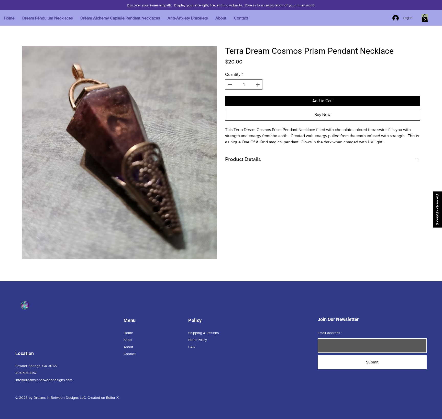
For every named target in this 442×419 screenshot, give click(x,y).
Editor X (112, 397)
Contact (130, 354)
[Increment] (258, 84)
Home (128, 333)
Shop (128, 340)
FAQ (191, 347)
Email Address (329, 333)
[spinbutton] (244, 84)
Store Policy (197, 340)
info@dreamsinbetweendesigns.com (43, 380)
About (128, 347)
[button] (425, 18)
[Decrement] (229, 84)
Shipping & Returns (203, 333)
